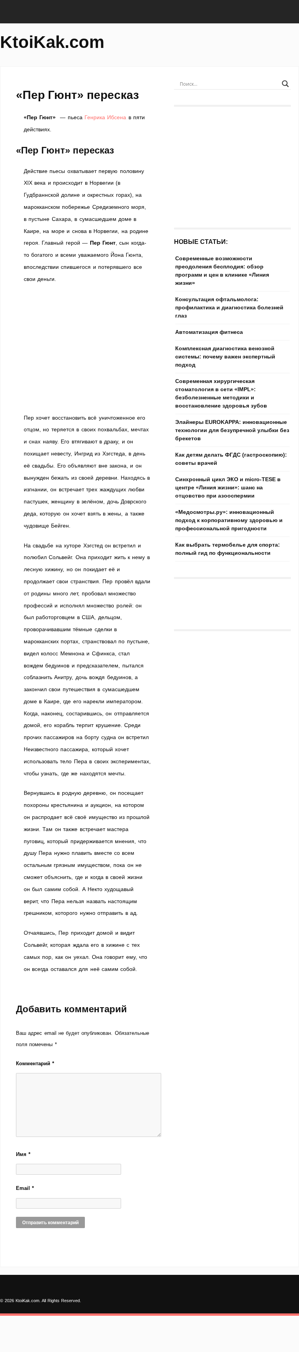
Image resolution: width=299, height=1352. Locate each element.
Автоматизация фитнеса (209, 332)
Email (25, 1188)
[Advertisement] (87, 348)
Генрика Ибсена (105, 117)
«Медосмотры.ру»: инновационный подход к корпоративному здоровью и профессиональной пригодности (229, 520)
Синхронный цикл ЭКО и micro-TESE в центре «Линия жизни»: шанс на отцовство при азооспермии (228, 487)
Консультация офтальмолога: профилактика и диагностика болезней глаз (229, 307)
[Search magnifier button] (285, 83)
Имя (23, 1154)
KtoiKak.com (52, 41)
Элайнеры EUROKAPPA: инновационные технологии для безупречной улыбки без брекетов (232, 430)
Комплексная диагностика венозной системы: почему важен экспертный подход (225, 356)
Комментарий (35, 1063)
